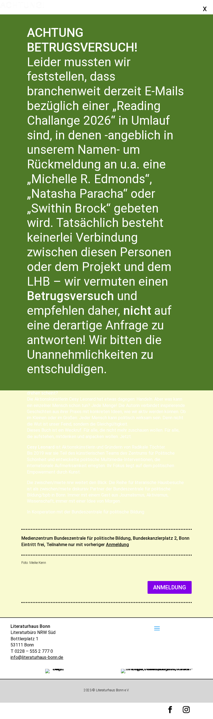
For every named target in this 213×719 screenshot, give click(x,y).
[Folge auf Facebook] (170, 710)
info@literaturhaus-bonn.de (37, 657)
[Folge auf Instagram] (186, 710)
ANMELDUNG (169, 587)
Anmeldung (117, 544)
